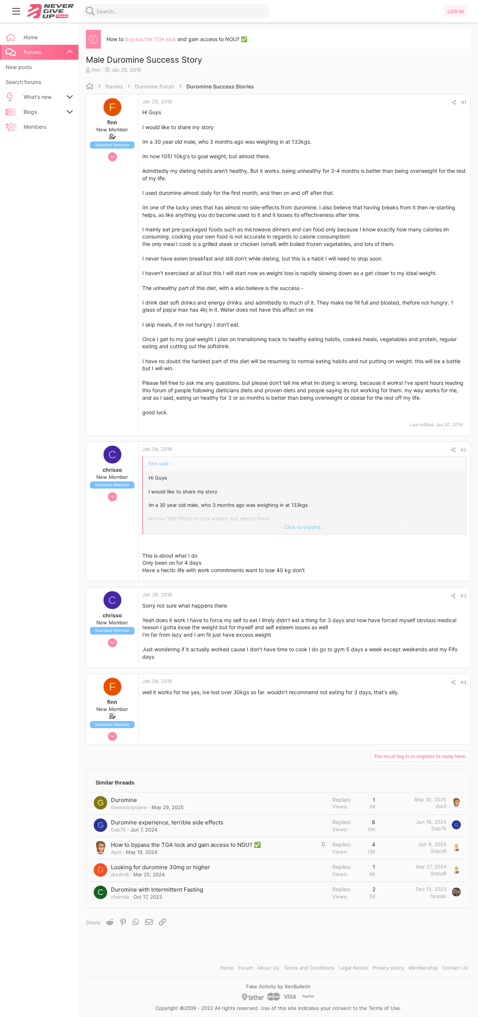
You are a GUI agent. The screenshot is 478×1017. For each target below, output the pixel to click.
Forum (245, 968)
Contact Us (455, 968)
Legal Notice (353, 968)
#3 (463, 596)
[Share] (454, 102)
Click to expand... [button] (305, 527)
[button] (16, 11)
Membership (423, 968)
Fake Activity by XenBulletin (278, 986)
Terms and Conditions (309, 968)
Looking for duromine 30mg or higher (160, 867)
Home (227, 968)
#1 (463, 102)
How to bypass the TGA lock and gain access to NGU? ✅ (186, 844)
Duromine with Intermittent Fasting (157, 889)
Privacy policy (388, 968)
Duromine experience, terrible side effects (167, 822)
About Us (268, 968)
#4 (463, 682)
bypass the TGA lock (150, 39)
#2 (463, 450)
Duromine (124, 800)
